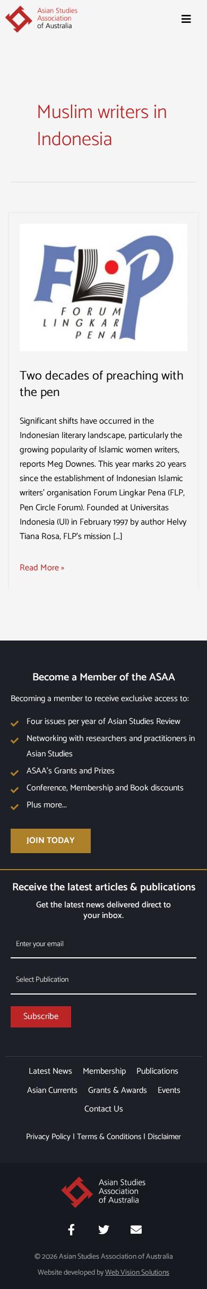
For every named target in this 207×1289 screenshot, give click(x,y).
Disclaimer (164, 1136)
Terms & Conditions (109, 1136)
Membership (104, 1071)
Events (169, 1090)
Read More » (42, 568)
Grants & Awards (117, 1090)
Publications (157, 1071)
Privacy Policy (48, 1136)
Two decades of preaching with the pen (102, 384)
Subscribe (40, 1016)
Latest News (50, 1071)
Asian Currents (52, 1090)
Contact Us (103, 1109)
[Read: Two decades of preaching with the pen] (103, 287)
